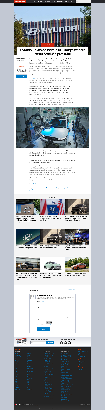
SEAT (28, 373)
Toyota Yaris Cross (65, 363)
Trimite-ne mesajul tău (83, 406)
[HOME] (20, 1)
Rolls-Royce (30, 371)
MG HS (46, 379)
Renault (28, 369)
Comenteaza (72, 289)
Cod (38, 319)
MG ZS (46, 382)
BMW (16, 361)
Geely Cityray (48, 358)
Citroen (17, 363)
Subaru (28, 379)
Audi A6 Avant (48, 371)
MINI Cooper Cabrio (49, 374)
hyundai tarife (38, 190)
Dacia (16, 366)
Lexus (16, 390)
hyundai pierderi (64, 188)
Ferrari (16, 369)
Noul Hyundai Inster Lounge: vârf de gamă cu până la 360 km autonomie (51, 275)
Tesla (28, 382)
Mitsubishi (29, 360)
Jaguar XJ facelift (65, 361)
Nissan (28, 361)
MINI (28, 358)
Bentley (17, 360)
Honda (16, 376)
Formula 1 (80, 369)
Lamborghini (18, 386)
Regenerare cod (47, 324)
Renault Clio (47, 360)
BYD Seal (47, 357)
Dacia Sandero (64, 397)
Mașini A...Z (29, 389)
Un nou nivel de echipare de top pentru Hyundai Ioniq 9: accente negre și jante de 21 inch (26, 276)
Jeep (16, 382)
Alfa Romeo (18, 355)
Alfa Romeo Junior (49, 398)
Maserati (29, 353)
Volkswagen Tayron (49, 381)
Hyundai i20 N (64, 372)
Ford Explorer (64, 353)
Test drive (80, 355)
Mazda (28, 355)
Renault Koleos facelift (66, 394)
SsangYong (29, 378)
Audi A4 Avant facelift (66, 386)
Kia (16, 384)
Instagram (65, 342)
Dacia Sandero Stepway (66, 360)
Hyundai (32, 78)
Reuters (34, 183)
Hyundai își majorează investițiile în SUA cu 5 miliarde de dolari (51, 218)
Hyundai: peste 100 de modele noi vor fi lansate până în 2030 (27, 247)
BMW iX (63, 392)
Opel (28, 363)
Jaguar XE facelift (65, 380)
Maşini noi (18, 349)
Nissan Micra (64, 367)
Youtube (69, 342)
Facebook (61, 342)
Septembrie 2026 (82, 361)
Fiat (16, 371)
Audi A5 (46, 376)
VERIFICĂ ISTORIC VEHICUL (63, 1)
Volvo (28, 387)
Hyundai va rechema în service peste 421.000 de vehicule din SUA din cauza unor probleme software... (26, 219)
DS (16, 368)
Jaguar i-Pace (64, 374)
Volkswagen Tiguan (49, 353)
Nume (38, 301)
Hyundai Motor (44, 188)
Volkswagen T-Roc (49, 363)
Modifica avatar (32, 297)
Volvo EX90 (47, 387)
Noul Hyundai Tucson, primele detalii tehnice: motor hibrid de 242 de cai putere (76, 218)
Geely (16, 374)
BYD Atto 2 (47, 361)
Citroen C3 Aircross (49, 372)
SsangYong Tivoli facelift (67, 385)
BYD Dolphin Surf (49, 390)
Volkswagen (30, 386)
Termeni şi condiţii (34, 405)
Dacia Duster (64, 396)
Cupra (16, 365)
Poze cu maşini (81, 356)
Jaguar (16, 381)
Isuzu (16, 379)
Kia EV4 (46, 369)
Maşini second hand (83, 351)
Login (71, 1)
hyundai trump (47, 190)
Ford (16, 373)
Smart (28, 376)
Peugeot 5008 (48, 377)
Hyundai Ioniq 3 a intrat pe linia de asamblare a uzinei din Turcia (76, 247)
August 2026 (81, 363)
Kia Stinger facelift (65, 388)
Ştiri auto (80, 353)
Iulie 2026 (80, 364)
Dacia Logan (64, 399)
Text (38, 307)
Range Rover (30, 368)
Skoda (28, 374)
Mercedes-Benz (30, 357)
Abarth (16, 353)
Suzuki (28, 381)
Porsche (29, 366)
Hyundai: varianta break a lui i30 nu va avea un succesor (75, 274)
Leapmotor (17, 389)
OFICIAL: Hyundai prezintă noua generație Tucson (50, 247)
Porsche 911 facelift (49, 388)
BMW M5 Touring (49, 368)
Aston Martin (18, 357)
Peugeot (29, 365)
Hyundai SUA (54, 188)
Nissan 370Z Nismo (66, 355)
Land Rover (18, 387)
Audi (16, 358)
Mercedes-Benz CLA (49, 355)
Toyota (28, 384)
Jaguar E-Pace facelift (66, 378)
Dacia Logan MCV (65, 400)
